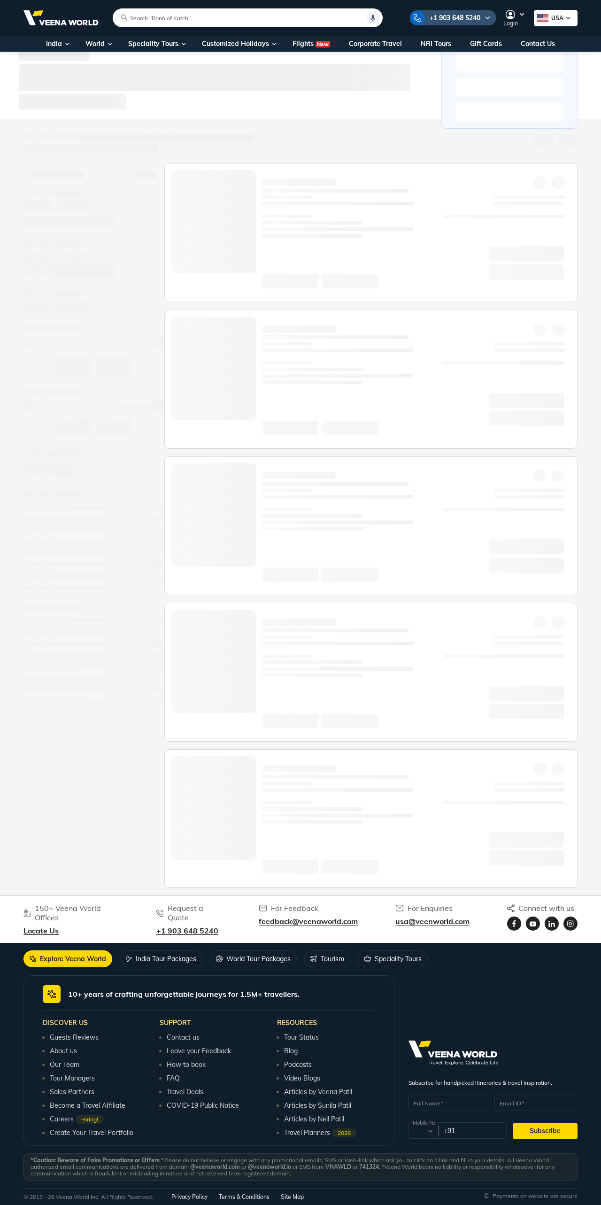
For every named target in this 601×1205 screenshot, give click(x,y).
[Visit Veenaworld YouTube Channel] (533, 924)
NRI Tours (436, 43)
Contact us (183, 1037)
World (95, 43)
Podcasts (298, 1064)
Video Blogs (302, 1078)
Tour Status (301, 1037)
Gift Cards (486, 43)
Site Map (292, 1196)
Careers (74, 1119)
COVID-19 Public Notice (203, 1105)
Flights (311, 43)
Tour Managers (72, 1078)
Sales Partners (72, 1092)
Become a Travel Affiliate (87, 1105)
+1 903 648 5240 (455, 18)
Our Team (64, 1064)
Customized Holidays (235, 43)
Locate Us (41, 930)
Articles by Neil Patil (314, 1119)
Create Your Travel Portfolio (91, 1132)
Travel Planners (317, 1132)
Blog (291, 1051)
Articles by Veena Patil (318, 1092)
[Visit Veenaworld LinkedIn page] (552, 924)
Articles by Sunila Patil (317, 1105)
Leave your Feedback (199, 1051)
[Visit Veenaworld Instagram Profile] (570, 924)
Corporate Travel (375, 43)
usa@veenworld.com (432, 921)
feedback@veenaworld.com (308, 921)
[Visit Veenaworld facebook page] (514, 924)
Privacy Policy (189, 1196)
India (54, 43)
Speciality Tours (153, 43)
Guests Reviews (74, 1037)
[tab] (67, 958)
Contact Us (538, 43)
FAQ (173, 1078)
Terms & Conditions (244, 1196)
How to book (186, 1064)
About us (63, 1051)
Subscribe (545, 1131)
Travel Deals (185, 1092)
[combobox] (423, 1130)
